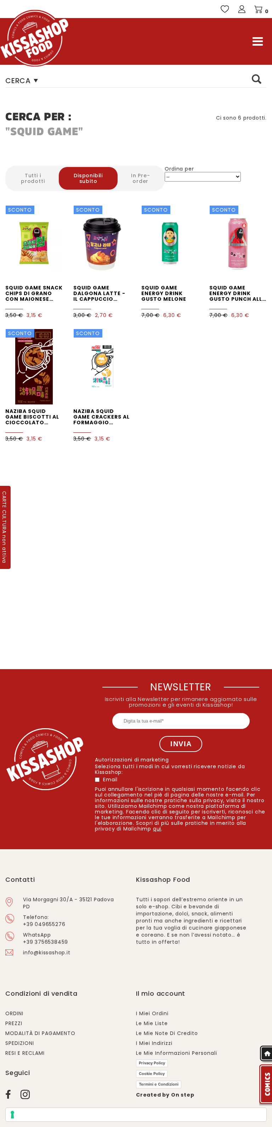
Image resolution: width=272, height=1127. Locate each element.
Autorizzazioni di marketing (132, 760)
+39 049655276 (44, 924)
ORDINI (14, 1013)
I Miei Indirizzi (154, 1043)
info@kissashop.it (46, 952)
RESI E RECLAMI (25, 1053)
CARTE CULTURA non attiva (4, 527)
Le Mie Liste (152, 1023)
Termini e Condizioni (158, 1084)
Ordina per (179, 168)
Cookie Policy (152, 1073)
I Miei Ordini (152, 1013)
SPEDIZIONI (19, 1043)
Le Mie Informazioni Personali (176, 1053)
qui (157, 828)
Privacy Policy (152, 1062)
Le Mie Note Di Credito (167, 1033)
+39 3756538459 (45, 941)
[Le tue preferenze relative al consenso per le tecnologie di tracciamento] (136, 1114)
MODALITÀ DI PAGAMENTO (40, 1033)
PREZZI (13, 1023)
